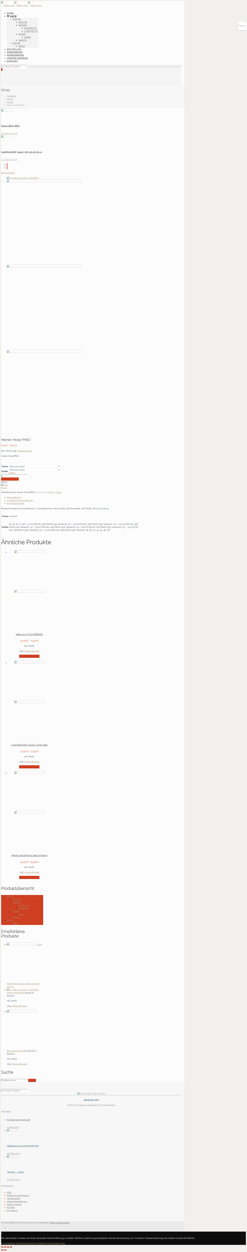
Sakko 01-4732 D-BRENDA (29, 634)
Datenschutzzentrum (26, 1243)
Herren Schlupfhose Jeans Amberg (29, 855)
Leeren (11, 472)
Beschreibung (14, 497)
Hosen (10, 102)
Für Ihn (10, 99)
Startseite (11, 96)
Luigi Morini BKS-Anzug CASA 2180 (29, 745)
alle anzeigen (8, 173)
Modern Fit (23, 908)
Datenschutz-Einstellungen (51, 1243)
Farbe (5, 466)
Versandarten (13, 1198)
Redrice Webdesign (60, 1222)
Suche (32, 1080)
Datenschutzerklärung (18, 1195)
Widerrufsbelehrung (17, 1201)
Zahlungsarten (14, 1204)
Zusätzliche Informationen (20, 500)
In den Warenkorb (10, 479)
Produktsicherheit (16, 503)
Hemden (17, 902)
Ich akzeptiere (8, 1243)
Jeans (21, 914)
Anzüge (16, 899)
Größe (4, 471)
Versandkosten (24, 451)
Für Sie (10, 920)
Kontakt (11, 1207)
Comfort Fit (24, 905)
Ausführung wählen (29, 656)
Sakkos (16, 917)
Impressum (12, 1210)
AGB (9, 1192)
